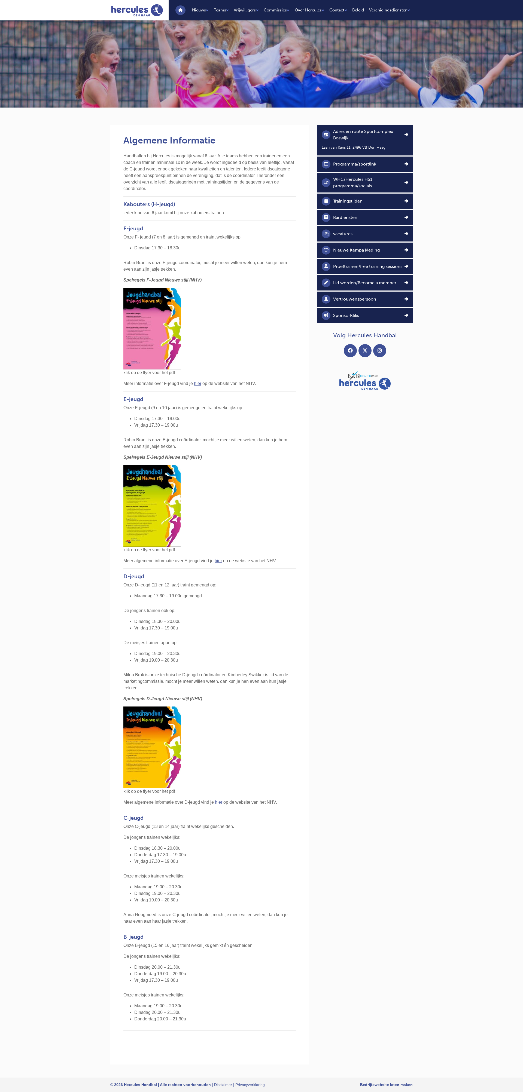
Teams (220, 10)
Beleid (358, 10)
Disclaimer (223, 1084)
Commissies (275, 10)
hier (197, 383)
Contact (336, 10)
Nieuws (199, 10)
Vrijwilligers (245, 10)
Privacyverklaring (250, 1084)
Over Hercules (308, 10)
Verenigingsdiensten (388, 10)
